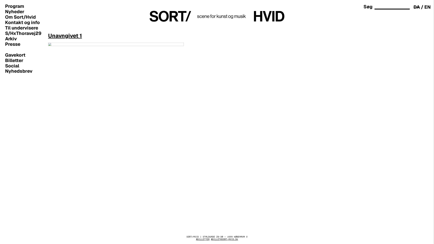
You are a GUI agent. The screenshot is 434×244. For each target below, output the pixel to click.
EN (427, 7)
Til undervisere (21, 27)
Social (12, 65)
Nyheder (14, 11)
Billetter (14, 60)
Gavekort (15, 55)
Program (14, 6)
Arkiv (11, 38)
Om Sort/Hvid (20, 17)
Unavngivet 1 (65, 35)
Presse (12, 44)
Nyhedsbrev (19, 71)
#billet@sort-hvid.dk (224, 239)
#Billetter (203, 239)
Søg (367, 7)
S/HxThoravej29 (23, 33)
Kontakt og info (22, 22)
